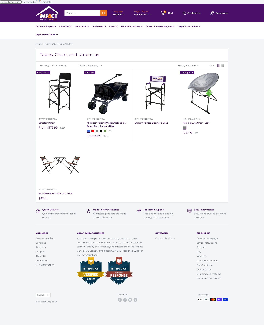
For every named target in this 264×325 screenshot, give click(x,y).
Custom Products (165, 238)
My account (141, 14)
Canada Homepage (207, 238)
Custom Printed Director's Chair (151, 123)
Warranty (202, 256)
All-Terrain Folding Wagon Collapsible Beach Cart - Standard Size (106, 124)
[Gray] (97, 131)
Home (39, 44)
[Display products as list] (223, 65)
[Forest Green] (105, 131)
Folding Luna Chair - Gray (196, 123)
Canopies (64, 26)
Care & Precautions (207, 260)
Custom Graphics (45, 238)
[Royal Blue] (88, 131)
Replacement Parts (46, 34)
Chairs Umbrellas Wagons (159, 26)
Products (41, 247)
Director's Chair (47, 123)
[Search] (103, 13)
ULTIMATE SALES (45, 265)
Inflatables (98, 26)
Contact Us (42, 260)
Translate (46, 2)
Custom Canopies (45, 26)
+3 (110, 131)
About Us (41, 256)
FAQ (199, 251)
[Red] (92, 131)
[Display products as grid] (218, 65)
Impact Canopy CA (48, 119)
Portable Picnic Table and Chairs (55, 193)
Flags (112, 26)
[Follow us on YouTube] (130, 300)
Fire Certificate (205, 265)
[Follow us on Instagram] (125, 300)
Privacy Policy (204, 269)
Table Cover (81, 26)
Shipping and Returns (209, 274)
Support (40, 251)
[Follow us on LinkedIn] (135, 300)
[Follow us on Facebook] (120, 300)
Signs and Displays (130, 26)
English (40, 295)
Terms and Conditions (209, 278)
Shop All (201, 247)
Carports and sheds (188, 26)
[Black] (101, 131)
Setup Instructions (207, 243)
